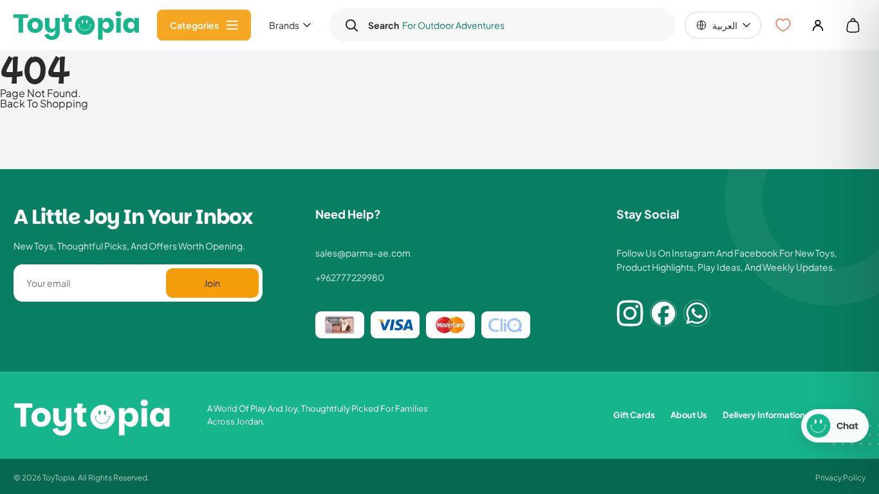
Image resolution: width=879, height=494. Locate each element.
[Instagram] (629, 313)
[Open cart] (852, 25)
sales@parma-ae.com (363, 253)
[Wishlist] (783, 25)
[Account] (818, 25)
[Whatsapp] (696, 313)
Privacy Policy (840, 476)
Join (212, 282)
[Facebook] (663, 313)
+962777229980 (349, 277)
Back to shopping (44, 103)
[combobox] (514, 25)
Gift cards (634, 414)
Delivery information (764, 414)
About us (689, 414)
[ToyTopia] (76, 25)
